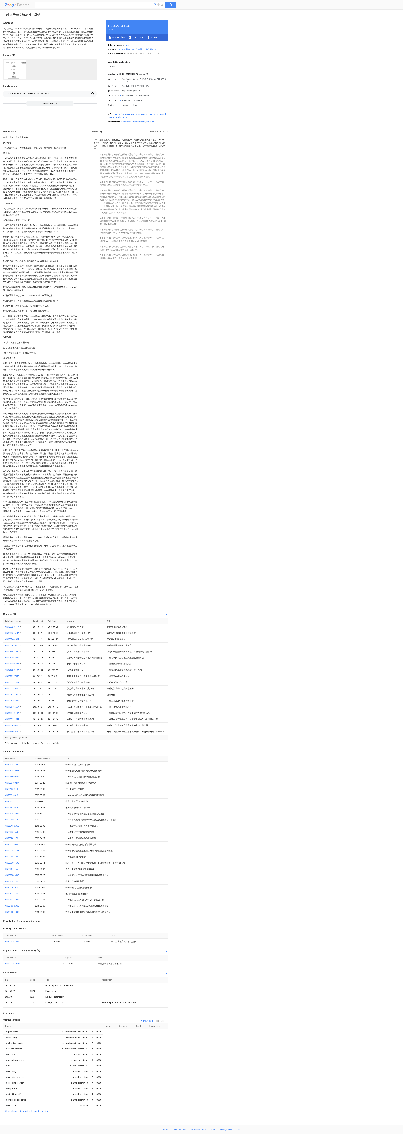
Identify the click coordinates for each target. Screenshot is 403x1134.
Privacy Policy (226, 1129)
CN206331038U (12, 844)
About (166, 1129)
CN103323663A (12, 875)
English (128, 45)
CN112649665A (12, 707)
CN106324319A (12, 670)
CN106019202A (12, 664)
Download (148, 1021)
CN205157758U (12, 881)
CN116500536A (12, 731)
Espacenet (126, 121)
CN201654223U (12, 856)
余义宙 (120, 49)
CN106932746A (12, 900)
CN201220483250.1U (14, 941)
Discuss (150, 121)
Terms (212, 1129)
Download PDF (119, 37)
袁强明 (146, 49)
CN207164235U (12, 826)
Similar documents (146, 114)
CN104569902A (12, 777)
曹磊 (140, 49)
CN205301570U (12, 887)
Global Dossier (138, 121)
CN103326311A (12, 627)
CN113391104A (12, 719)
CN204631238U (12, 906)
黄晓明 (134, 49)
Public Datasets (198, 1129)
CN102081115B (12, 850)
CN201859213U (12, 789)
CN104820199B (12, 912)
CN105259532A (12, 657)
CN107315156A (12, 682)
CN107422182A (12, 694)
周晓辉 (153, 49)
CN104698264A (12, 651)
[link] (12, 1032)
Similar (153, 37)
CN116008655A (12, 725)
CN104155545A (12, 813)
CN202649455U (12, 869)
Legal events (131, 114)
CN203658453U (12, 820)
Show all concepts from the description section (26, 1111)
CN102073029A (12, 783)
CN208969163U (12, 863)
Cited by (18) (118, 114)
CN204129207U (12, 893)
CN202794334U (12, 764)
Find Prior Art (138, 37)
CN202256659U (12, 832)
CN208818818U (12, 795)
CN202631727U (12, 801)
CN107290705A (12, 676)
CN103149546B (12, 770)
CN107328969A (12, 688)
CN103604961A (12, 645)
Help (238, 1129)
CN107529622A (12, 700)
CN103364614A (12, 633)
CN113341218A (12, 713)
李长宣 (127, 49)
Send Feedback (180, 1129)
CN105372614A (12, 807)
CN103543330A (12, 639)
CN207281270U (12, 838)
